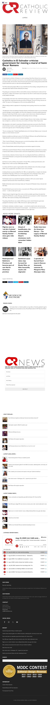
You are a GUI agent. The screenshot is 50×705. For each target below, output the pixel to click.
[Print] (3, 282)
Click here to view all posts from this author (11, 313)
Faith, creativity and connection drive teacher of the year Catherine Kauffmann (24, 471)
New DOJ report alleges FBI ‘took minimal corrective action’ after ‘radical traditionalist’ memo (27, 504)
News (31, 68)
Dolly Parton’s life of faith (13, 517)
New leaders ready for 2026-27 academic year (17, 425)
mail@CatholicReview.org (7, 611)
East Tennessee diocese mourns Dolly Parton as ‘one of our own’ (21, 446)
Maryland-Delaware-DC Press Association (10, 687)
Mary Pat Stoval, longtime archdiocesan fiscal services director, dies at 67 (23, 418)
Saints (41, 68)
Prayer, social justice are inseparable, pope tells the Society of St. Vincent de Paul (24, 497)
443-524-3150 (5, 609)
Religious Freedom (36, 68)
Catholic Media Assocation (7, 684)
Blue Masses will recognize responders (16, 439)
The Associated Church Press (7, 690)
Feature (28, 68)
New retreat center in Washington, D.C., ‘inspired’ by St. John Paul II (22, 478)
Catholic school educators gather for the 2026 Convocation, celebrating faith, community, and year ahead (22, 633)
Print (4, 282)
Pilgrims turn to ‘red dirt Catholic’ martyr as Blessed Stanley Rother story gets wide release (26, 511)
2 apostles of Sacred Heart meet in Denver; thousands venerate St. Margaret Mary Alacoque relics (40, 265)
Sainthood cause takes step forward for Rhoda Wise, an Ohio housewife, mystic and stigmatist (24, 265)
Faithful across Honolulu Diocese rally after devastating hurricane (21, 524)
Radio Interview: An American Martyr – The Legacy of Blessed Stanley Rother (40, 231)
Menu (25, 17)
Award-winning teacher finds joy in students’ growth (19, 457)
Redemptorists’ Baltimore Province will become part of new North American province (8, 265)
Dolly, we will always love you (14, 432)
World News (45, 68)
